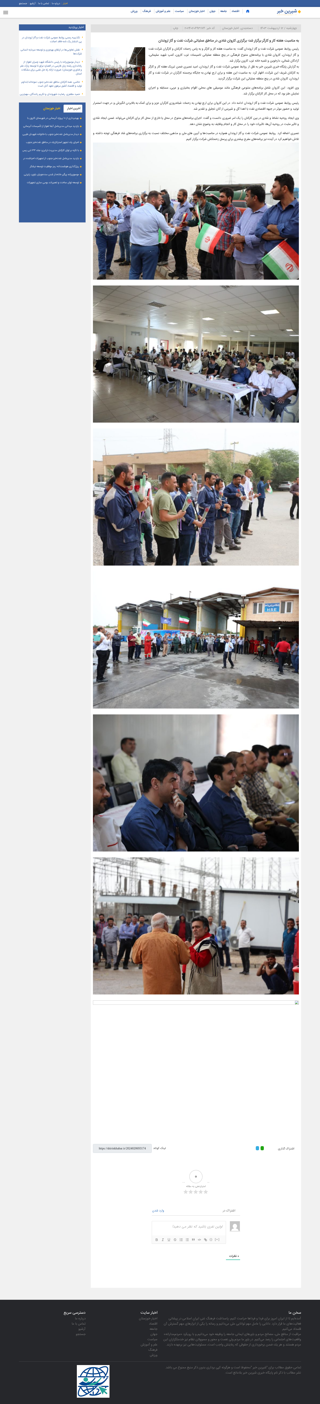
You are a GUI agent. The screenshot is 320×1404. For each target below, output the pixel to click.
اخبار (65, 3)
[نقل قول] (193, 1239)
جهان (212, 11)
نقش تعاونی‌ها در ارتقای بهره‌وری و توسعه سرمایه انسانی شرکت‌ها (51, 52)
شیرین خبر (259, 1367)
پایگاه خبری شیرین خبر (258, 1372)
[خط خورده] (175, 1239)
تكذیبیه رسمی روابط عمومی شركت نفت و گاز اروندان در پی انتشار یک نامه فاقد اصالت (52, 40)
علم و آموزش (163, 11)
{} (211, 1239)
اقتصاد (235, 11)
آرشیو (32, 3)
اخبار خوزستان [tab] (51, 108)
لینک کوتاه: (159, 1148)
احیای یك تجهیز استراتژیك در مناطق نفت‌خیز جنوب (52, 142)
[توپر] (157, 1239)
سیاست (179, 11)
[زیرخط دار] (169, 1239)
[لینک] (205, 1239)
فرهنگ (146, 11)
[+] (217, 1239)
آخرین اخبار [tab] (74, 108)
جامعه (223, 11)
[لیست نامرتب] (187, 1239)
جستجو (23, 3)
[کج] (163, 1239)
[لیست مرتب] (181, 1239)
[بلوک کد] (199, 1239)
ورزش (134, 11)
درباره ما (56, 3)
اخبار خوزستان (197, 11)
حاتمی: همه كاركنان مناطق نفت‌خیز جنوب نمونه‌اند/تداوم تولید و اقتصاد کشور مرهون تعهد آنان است (51, 84)
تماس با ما (43, 3)
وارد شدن (158, 1210)
